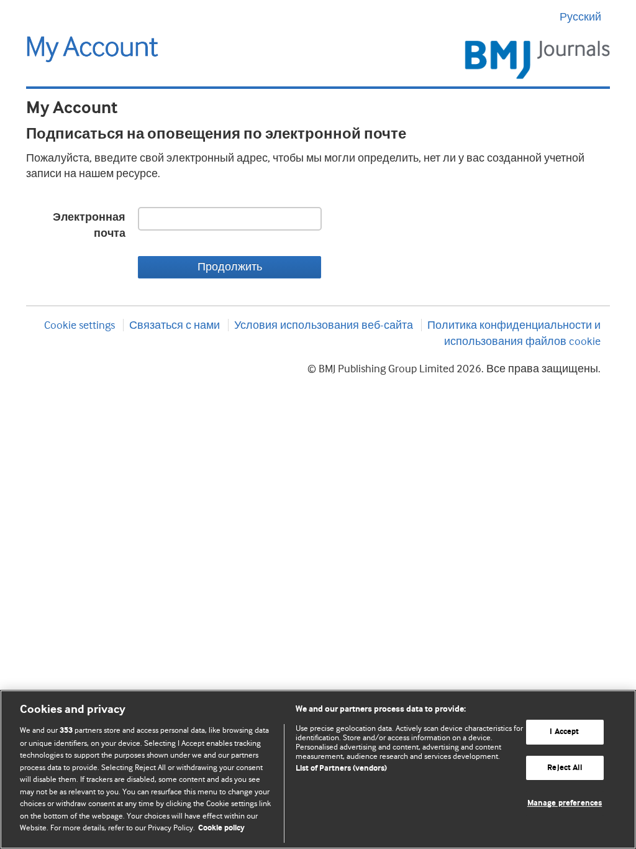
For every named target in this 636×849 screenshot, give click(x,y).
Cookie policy (221, 828)
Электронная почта (89, 226)
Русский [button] (580, 17)
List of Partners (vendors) (341, 768)
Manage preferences (564, 804)
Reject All (564, 768)
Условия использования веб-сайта (323, 325)
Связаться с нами (174, 325)
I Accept (564, 732)
